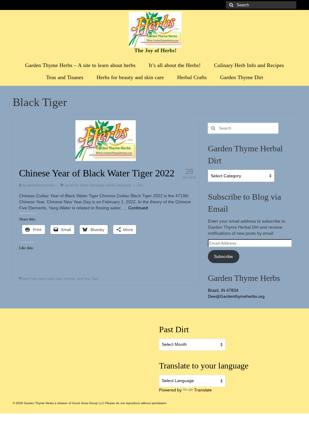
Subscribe (223, 256)
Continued (138, 207)
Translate (203, 390)
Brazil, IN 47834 (223, 290)
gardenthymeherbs (41, 185)
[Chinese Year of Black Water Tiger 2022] (105, 140)
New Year (83, 278)
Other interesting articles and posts (105, 185)
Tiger (95, 278)
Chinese (69, 278)
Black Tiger (29, 278)
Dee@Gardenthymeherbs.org (236, 296)
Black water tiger (50, 278)
